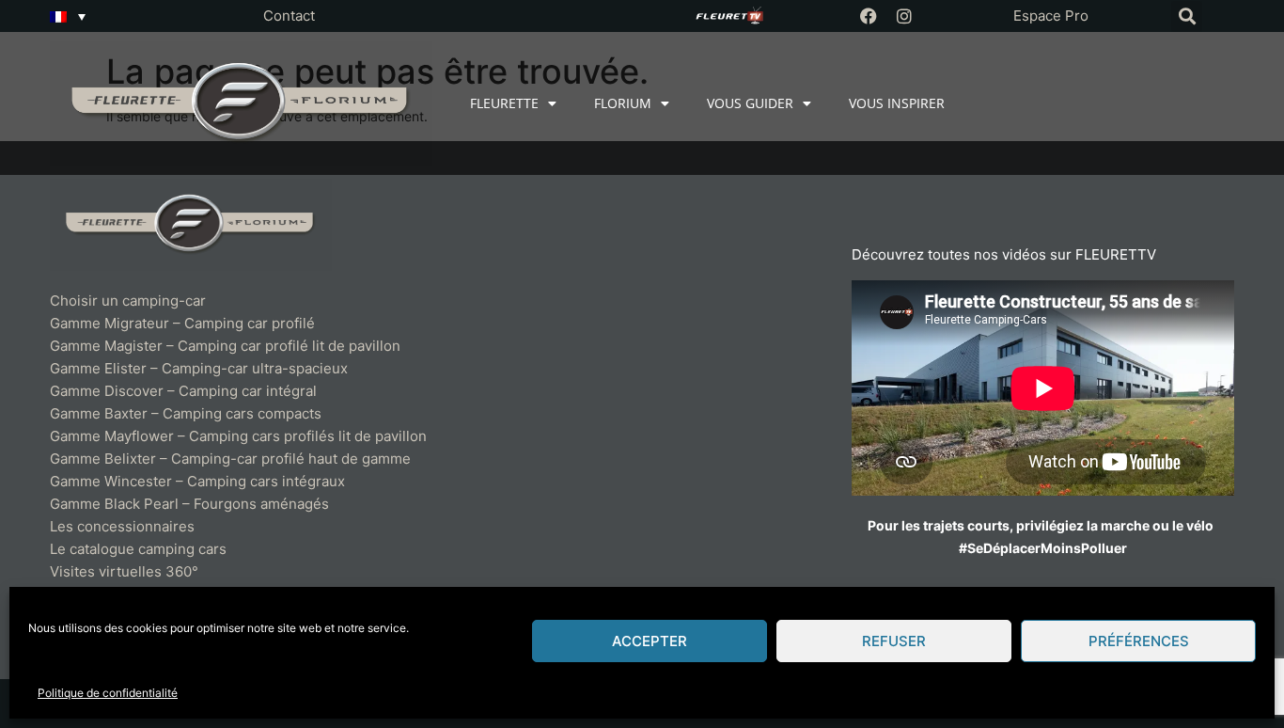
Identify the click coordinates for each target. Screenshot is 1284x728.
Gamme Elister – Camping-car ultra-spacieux (199, 368)
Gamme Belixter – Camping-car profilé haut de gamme (230, 458)
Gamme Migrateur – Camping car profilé (182, 323)
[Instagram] (904, 16)
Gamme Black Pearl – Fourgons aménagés (189, 504)
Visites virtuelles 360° (124, 571)
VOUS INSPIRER (897, 103)
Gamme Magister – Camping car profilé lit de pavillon (225, 346)
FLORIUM (622, 103)
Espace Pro (1050, 15)
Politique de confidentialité (108, 693)
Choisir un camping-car (128, 300)
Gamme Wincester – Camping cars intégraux (197, 481)
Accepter (649, 641)
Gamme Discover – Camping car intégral (183, 391)
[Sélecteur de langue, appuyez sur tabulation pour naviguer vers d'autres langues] (67, 16)
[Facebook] (868, 16)
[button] (1186, 16)
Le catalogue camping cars (138, 549)
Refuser (894, 641)
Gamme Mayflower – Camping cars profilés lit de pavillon (238, 436)
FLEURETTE (504, 103)
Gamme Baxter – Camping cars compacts (185, 413)
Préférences (1138, 641)
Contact (289, 15)
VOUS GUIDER (750, 103)
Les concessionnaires (122, 526)
